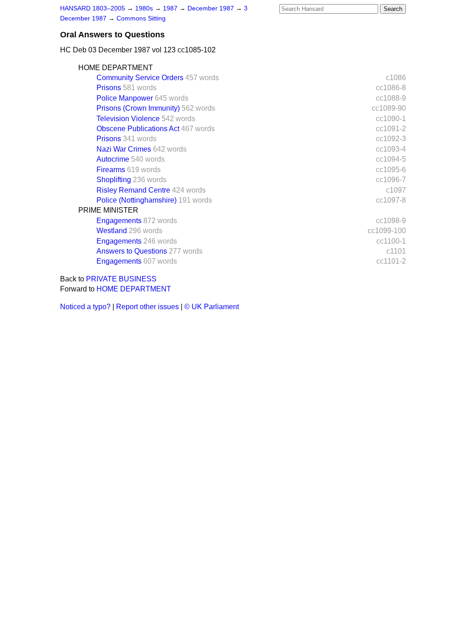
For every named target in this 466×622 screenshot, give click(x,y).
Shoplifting (113, 180)
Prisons (108, 88)
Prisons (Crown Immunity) (138, 108)
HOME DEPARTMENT (115, 67)
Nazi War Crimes (123, 149)
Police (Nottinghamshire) (136, 200)
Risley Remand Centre (133, 190)
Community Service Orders (139, 78)
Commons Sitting (141, 18)
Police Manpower (124, 98)
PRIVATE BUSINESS (121, 279)
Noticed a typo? (85, 307)
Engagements (119, 220)
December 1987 (211, 8)
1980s (145, 8)
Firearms (110, 169)
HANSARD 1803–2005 (92, 8)
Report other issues (147, 307)
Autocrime (112, 159)
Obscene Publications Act (137, 129)
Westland (111, 231)
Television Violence (128, 118)
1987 (171, 8)
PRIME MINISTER (108, 210)
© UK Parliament (211, 307)
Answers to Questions (131, 251)
